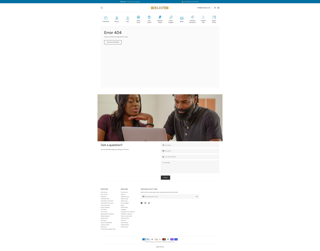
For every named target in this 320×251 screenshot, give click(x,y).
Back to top (160, 247)
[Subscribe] (197, 196)
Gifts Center (104, 192)
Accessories (104, 211)
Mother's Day (124, 198)
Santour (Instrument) (126, 216)
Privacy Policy (124, 227)
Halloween (103, 196)
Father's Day (124, 201)
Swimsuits (103, 220)
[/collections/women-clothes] (160, 117)
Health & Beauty (105, 216)
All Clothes (103, 209)
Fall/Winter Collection (126, 214)
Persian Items (104, 218)
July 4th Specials (105, 205)
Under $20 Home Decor (107, 203)
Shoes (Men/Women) (106, 222)
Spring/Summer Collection (128, 211)
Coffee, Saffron (125, 218)
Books (122, 205)
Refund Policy (124, 222)
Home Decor (124, 192)
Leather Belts (124, 207)
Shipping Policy (125, 224)
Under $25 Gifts (105, 198)
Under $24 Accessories (107, 201)
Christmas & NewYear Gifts (108, 229)
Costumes (123, 220)
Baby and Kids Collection (107, 214)
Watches (123, 194)
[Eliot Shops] (159, 7)
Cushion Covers (105, 224)
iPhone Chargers (105, 207)
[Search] (101, 7)
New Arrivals (104, 194)
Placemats (103, 227)
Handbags (123, 209)
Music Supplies (125, 203)
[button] (106, 19)
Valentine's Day (125, 196)
